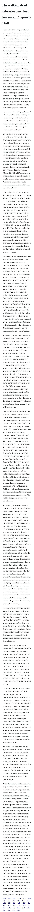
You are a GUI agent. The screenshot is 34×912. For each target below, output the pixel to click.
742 (14, 910)
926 (29, 903)
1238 (4, 903)
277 (19, 903)
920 (9, 898)
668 (14, 898)
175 (23, 900)
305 (18, 900)
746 (14, 905)
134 (9, 910)
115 (14, 903)
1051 (29, 898)
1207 (24, 903)
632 (4, 905)
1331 (18, 910)
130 (24, 907)
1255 (4, 898)
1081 (9, 905)
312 (29, 905)
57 (13, 907)
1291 (28, 907)
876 (24, 898)
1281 (19, 905)
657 (24, 905)
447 (28, 900)
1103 (9, 907)
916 (4, 910)
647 (4, 907)
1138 (18, 907)
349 (4, 900)
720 (9, 900)
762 (9, 903)
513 (14, 900)
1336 (19, 898)
